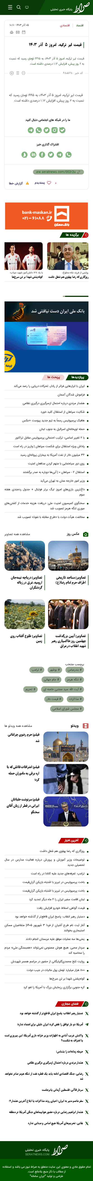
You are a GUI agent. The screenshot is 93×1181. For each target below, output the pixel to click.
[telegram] (59, 155)
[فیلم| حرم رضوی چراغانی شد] (65, 747)
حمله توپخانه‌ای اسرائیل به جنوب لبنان (62, 429)
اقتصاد (80, 25)
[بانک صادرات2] (46, 336)
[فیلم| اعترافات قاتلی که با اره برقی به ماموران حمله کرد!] (65, 779)
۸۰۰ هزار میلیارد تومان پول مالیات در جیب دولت (56, 970)
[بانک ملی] (46, 311)
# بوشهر (55, 669)
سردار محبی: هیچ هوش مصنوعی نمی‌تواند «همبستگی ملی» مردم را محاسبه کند (45, 950)
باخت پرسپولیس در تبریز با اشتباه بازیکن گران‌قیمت (54, 882)
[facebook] (42, 155)
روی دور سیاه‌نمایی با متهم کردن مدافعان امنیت (56, 463)
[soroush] (24, 155)
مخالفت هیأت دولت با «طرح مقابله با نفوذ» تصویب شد (51, 517)
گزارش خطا (16, 183)
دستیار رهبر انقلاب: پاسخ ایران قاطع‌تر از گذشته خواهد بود (50, 916)
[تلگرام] (31, 130)
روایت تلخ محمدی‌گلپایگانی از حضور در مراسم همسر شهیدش (48, 961)
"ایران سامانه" (38, 1176)
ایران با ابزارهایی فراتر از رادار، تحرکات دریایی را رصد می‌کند (49, 386)
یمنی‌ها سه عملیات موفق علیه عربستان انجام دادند (55, 939)
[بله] (62, 130)
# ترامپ (37, 669)
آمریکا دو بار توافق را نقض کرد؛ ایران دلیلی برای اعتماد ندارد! (50, 1024)
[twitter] (50, 155)
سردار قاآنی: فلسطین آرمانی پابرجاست (62, 1090)
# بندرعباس (75, 669)
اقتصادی (65, 25)
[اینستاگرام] (54, 130)
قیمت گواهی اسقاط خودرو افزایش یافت (61, 908)
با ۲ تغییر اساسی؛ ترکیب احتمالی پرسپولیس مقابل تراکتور (50, 437)
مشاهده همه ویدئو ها (18, 726)
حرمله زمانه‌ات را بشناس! (69, 1052)
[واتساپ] (39, 130)
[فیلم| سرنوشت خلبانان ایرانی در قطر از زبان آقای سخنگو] (65, 811)
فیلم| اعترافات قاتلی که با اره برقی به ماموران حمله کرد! (23, 773)
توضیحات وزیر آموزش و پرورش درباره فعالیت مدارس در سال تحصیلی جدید (45, 862)
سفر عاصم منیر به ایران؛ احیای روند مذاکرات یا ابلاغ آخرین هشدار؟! (46, 1101)
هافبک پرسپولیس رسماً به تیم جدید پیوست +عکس (53, 420)
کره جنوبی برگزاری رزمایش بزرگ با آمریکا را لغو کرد (54, 987)
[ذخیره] (23, 32)
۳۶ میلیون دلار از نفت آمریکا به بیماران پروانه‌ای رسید (52, 455)
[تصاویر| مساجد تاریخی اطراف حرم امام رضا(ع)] (68, 556)
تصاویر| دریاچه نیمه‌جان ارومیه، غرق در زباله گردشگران (26, 582)
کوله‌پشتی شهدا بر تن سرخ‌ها (27, 277)
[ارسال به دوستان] (17, 32)
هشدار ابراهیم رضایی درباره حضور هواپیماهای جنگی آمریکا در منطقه (46, 1112)
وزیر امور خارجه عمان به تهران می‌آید (62, 480)
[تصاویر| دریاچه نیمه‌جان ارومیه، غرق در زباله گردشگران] (25, 556)
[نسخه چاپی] (11, 32)
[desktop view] (26, 7)
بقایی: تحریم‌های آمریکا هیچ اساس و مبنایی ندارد (55, 1123)
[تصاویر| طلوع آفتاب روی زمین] (25, 614)
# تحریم (30, 689)
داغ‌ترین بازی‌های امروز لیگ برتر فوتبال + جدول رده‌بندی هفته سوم (45, 492)
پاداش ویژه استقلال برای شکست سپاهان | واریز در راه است (49, 446)
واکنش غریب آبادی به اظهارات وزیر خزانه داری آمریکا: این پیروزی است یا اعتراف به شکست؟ (44, 1038)
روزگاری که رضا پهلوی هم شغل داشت (68, 277)
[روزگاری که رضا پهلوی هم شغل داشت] (67, 256)
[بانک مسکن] (46, 216)
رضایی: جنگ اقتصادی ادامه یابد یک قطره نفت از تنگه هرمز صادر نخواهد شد (44, 1076)
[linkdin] (33, 155)
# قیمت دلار (53, 699)
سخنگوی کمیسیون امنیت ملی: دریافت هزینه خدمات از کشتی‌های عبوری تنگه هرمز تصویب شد (45, 506)
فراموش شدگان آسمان (71, 394)
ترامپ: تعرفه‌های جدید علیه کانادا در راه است (58, 873)
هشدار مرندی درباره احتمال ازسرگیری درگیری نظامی (54, 403)
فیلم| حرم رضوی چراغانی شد (23, 738)
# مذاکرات (75, 699)
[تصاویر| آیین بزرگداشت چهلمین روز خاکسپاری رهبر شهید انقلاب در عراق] (68, 614)
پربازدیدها (78, 377)
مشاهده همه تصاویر (17, 534)
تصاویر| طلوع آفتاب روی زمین (26, 639)
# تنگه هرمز (74, 679)
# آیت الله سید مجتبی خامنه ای (62, 689)
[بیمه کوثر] (46, 361)
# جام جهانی (51, 679)
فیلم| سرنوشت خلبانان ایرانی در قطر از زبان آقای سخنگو (23, 806)
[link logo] (46, 1150)
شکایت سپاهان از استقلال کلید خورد (63, 412)
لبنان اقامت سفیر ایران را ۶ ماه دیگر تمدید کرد (57, 899)
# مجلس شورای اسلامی (67, 708)
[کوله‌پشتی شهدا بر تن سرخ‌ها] (22, 256)
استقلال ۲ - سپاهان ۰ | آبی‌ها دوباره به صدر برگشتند (54, 472)
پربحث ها (53, 377)
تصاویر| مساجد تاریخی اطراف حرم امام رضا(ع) (71, 580)
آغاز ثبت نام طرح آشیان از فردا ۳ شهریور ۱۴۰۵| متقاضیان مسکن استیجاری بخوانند (45, 928)
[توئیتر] (47, 130)
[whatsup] (68, 155)
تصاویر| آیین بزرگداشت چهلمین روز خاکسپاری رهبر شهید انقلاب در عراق (68, 641)
